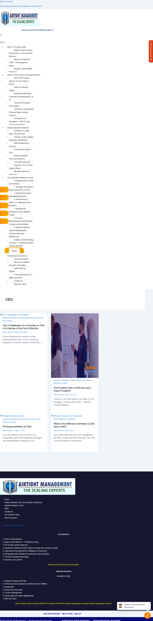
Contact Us (18, 281)
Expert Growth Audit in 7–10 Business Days (21, 542)
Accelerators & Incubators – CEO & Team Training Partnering (19, 121)
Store (14, 251)
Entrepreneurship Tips (77, 380)
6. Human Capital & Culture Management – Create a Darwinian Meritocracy (19, 232)
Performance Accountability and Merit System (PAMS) (25, 584)
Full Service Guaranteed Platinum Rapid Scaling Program (21, 112)
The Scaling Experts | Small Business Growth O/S (21, 6)
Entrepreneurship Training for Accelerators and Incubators (26, 554)
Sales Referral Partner (17, 270)
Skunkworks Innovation (13, 590)
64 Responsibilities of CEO (17, 426)
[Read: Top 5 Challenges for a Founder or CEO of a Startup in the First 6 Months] (14, 315)
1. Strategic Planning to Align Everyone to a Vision (21, 188)
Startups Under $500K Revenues (20, 70)
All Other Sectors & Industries (19, 173)
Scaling (9, 321)
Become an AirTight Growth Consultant (63, 564)
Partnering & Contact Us (17, 256)
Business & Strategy (10, 318)
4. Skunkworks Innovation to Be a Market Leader (19, 212)
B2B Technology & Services (19, 144)
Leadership (71, 419)
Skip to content (6, 1)
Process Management (13, 593)
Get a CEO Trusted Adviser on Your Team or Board (19, 81)
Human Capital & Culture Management (19, 596)
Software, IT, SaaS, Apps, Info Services (19, 132)
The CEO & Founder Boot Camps (19, 104)
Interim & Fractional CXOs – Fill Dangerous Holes (19, 62)
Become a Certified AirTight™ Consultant (19, 263)
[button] (76, 42)
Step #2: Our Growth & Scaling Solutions (23, 75)
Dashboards (9, 587)
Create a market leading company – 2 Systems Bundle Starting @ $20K (21, 243)
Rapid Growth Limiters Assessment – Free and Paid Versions (20, 53)
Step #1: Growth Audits (16, 47)
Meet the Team (20, 284)
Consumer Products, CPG (20, 151)
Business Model (24, 318)
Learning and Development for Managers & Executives (25, 551)
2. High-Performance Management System (20, 194)
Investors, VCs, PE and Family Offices (20, 166)
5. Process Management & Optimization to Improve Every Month (20, 221)
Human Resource (60, 419)
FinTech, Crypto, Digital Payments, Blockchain (21, 138)
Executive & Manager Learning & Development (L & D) (21, 96)
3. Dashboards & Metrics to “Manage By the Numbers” (20, 202)
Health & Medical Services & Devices (18, 157)
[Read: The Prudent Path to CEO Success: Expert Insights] (75, 377)
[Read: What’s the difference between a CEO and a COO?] (66, 416)
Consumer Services (22, 162)
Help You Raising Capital (18, 88)
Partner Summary (21, 259)
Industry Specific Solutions (18, 128)
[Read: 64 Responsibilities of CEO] (12, 416)
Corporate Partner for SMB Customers (20, 276)
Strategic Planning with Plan (15, 581)
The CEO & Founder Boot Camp (16, 557)
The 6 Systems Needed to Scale (20, 178)
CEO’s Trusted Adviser (13, 539)
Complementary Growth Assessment (21, 182)
